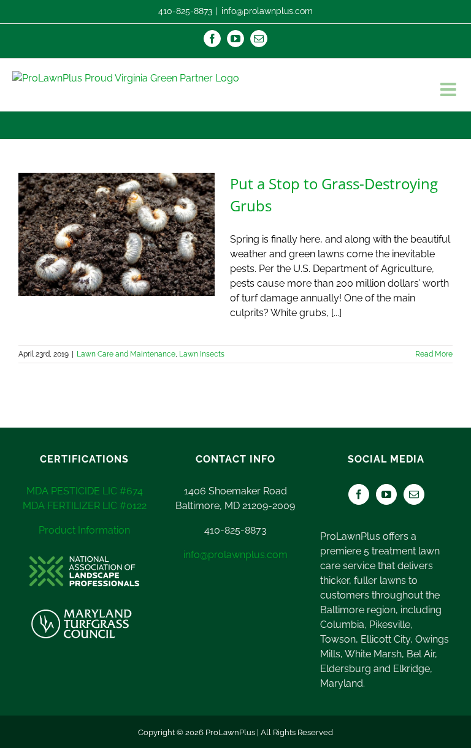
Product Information (84, 530)
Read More (434, 354)
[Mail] (414, 494)
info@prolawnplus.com (267, 11)
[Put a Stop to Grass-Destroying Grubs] (116, 235)
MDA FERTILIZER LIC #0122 (85, 506)
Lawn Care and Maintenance (126, 354)
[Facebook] (358, 494)
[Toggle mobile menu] (449, 89)
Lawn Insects (201, 354)
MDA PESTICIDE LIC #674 (84, 491)
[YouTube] (386, 494)
